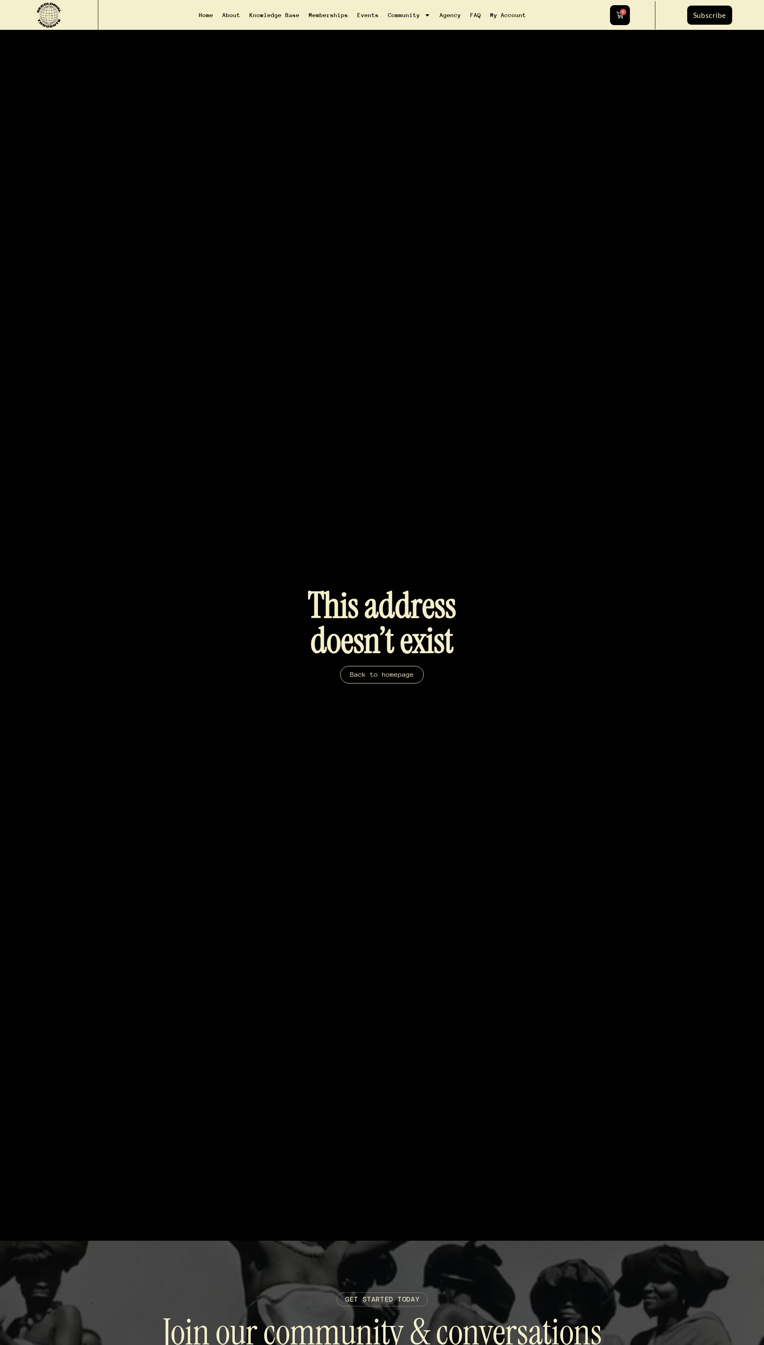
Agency (450, 15)
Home (206, 15)
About (231, 15)
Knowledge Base (274, 15)
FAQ (475, 15)
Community (404, 15)
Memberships (328, 15)
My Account (508, 15)
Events (368, 15)
